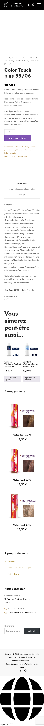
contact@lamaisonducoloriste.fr (22, 601)
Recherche (9, 615)
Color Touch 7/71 (22, 424)
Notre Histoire (13, 563)
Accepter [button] (25, 722)
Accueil (7, 58)
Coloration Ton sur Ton (25, 149)
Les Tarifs (11, 550)
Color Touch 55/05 (11, 290)
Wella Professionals (20, 156)
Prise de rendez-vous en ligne (19, 557)
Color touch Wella (21, 61)
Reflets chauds (10, 153)
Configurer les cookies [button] (10, 722)
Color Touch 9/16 (22, 514)
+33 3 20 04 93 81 (16, 598)
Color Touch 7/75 (22, 469)
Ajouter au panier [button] (11, 368)
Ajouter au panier (17, 138)
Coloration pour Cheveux (20, 58)
